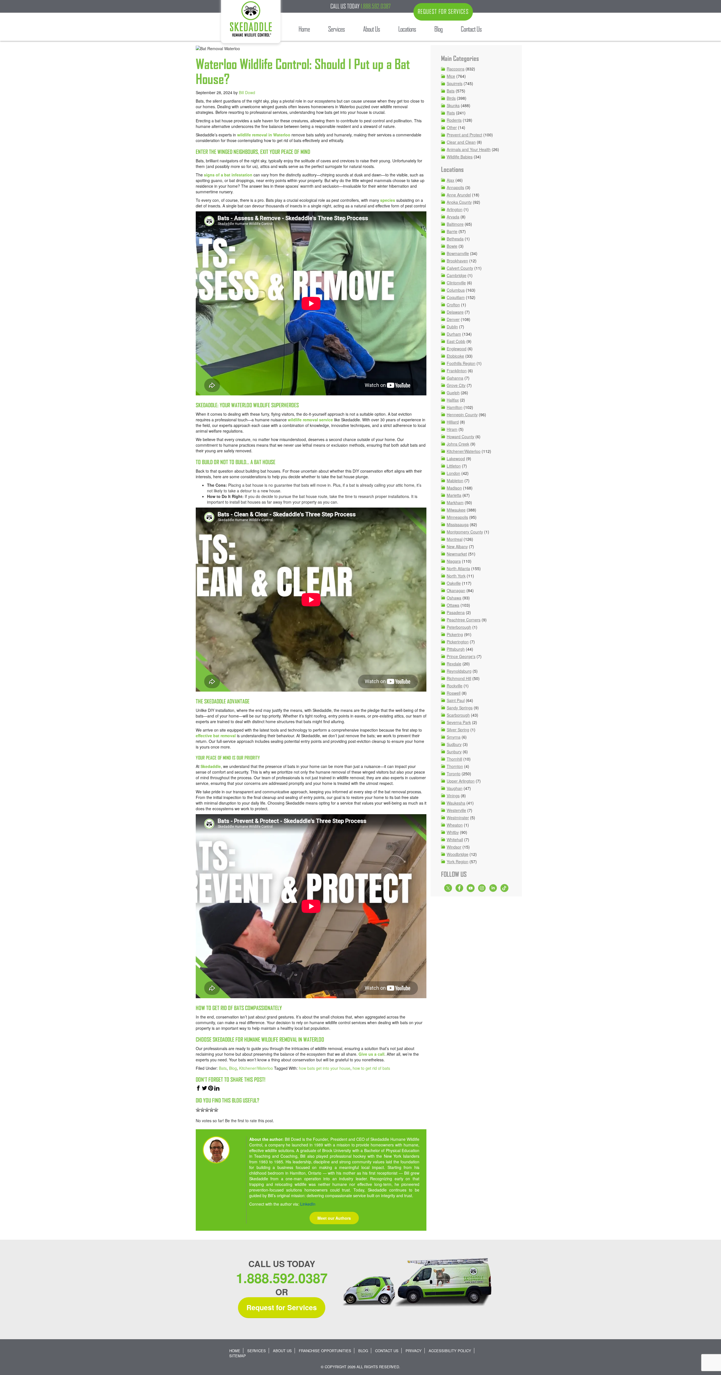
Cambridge (456, 275)
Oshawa (454, 598)
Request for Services (281, 1307)
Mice (451, 76)
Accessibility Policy (450, 1350)
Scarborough (458, 715)
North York (456, 576)
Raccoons (455, 69)
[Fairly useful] (211, 1110)
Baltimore (455, 224)
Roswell (453, 693)
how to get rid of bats (371, 1068)
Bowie (452, 246)
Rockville (454, 685)
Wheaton (455, 825)
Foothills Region (461, 363)
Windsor (454, 847)
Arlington (454, 209)
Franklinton (457, 370)
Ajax (450, 180)
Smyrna (453, 737)
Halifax (453, 400)
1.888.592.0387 (376, 6)
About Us (282, 1350)
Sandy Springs (460, 707)
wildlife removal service (310, 419)
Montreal (454, 539)
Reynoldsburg (459, 671)
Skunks (453, 105)
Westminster (458, 817)
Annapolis (455, 187)
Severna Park (459, 722)
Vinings (453, 795)
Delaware (455, 312)
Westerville (456, 810)
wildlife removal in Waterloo (263, 135)
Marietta (454, 495)
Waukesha (456, 803)
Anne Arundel (459, 195)
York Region (457, 861)
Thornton (455, 766)
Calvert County (460, 268)
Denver (453, 319)
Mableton (455, 480)
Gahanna (455, 378)
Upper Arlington (461, 781)
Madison (454, 488)
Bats (223, 1068)
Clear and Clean (461, 142)
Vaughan (454, 788)
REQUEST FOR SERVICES (443, 11)
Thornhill (454, 759)
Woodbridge (457, 854)
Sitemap (237, 1355)
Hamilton (454, 407)
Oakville (454, 583)
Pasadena (456, 612)
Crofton (453, 304)
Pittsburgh (456, 649)
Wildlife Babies (460, 157)
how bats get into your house (324, 1068)
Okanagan (456, 590)
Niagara (454, 561)
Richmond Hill (459, 678)
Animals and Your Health (469, 149)
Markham (455, 502)
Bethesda (455, 239)
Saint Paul (456, 700)
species (387, 200)
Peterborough (459, 627)
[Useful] (207, 1110)
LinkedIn (307, 1204)
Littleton (454, 466)
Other (452, 127)
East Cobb (456, 341)
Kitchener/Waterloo (256, 1068)
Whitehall (455, 839)
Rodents (454, 120)
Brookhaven (457, 261)
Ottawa (453, 605)
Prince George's (461, 656)
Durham (454, 334)
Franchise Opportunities (325, 1350)
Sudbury (454, 744)
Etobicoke (455, 356)
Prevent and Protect (464, 135)
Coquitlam (456, 297)
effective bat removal (216, 735)
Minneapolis (457, 517)
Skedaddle (211, 766)
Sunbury (454, 751)
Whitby (453, 832)
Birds (451, 98)
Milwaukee (456, 510)
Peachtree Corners (463, 620)
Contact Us (387, 1350)
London (453, 473)
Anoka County (459, 202)
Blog (233, 1068)
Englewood (456, 348)
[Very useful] (216, 1110)
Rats (451, 113)
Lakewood (456, 458)
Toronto (453, 773)
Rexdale (454, 664)
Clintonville (456, 282)
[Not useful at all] (198, 1110)
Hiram (452, 429)
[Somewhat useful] (202, 1110)
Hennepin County (462, 414)
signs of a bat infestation (228, 175)
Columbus (456, 290)
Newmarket (457, 554)
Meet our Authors (334, 1218)
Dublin (452, 326)
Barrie (452, 231)
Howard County (460, 436)
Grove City (456, 385)
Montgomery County (465, 532)
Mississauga (458, 524)
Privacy (414, 1350)
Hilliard (453, 422)
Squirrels (454, 83)
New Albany (457, 546)
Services (256, 1350)
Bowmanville (458, 253)
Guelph (453, 392)
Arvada (453, 217)
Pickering (455, 634)
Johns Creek (458, 444)
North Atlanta (458, 568)
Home (234, 1350)
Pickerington (458, 642)
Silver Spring (458, 729)
